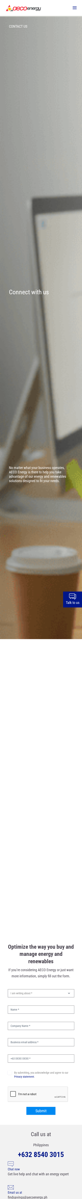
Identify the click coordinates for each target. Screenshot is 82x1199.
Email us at (15, 1192)
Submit (41, 1110)
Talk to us (72, 602)
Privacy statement (24, 1076)
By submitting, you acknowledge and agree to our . (41, 1074)
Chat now (14, 1169)
